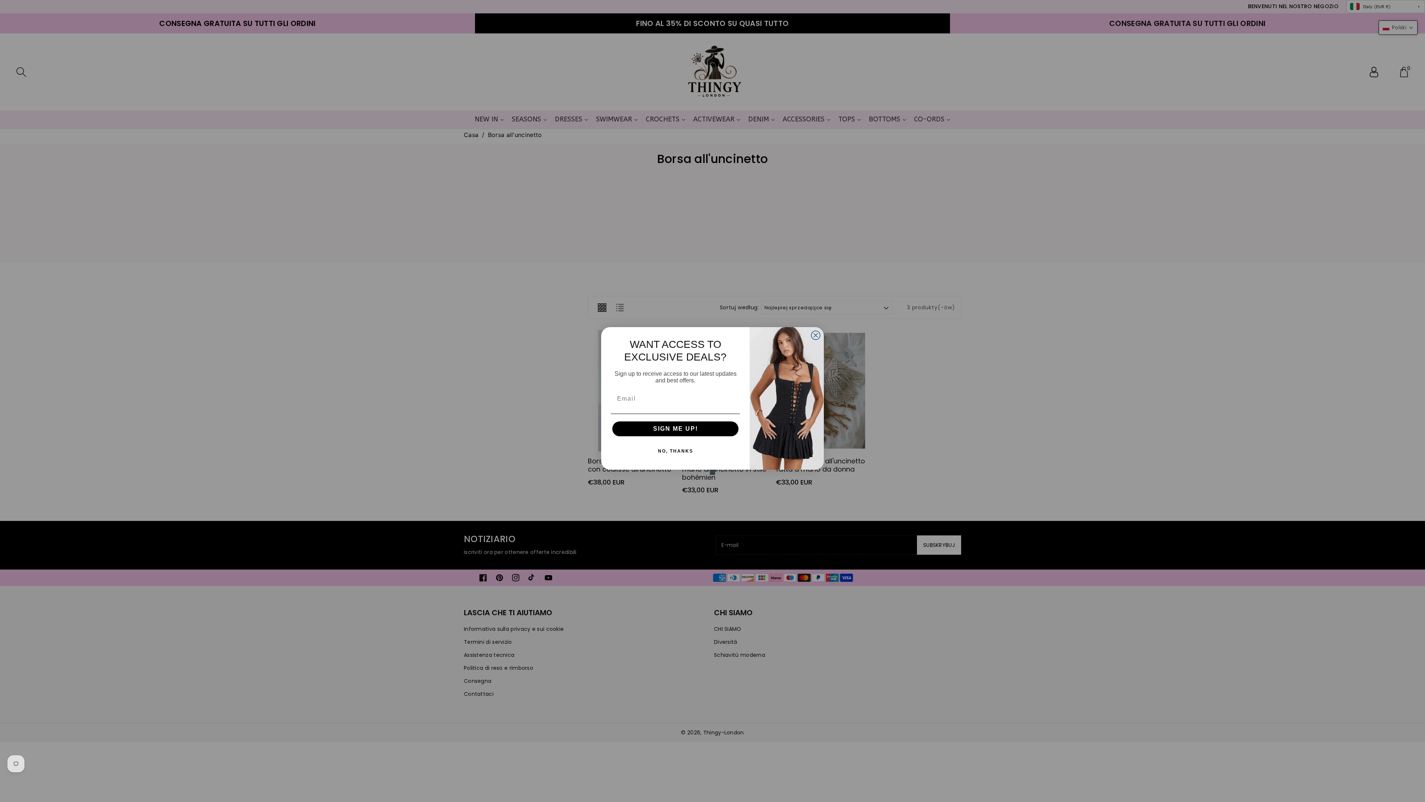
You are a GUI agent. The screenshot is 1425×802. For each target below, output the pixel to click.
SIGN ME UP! (675, 429)
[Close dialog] (815, 335)
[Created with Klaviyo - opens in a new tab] (712, 472)
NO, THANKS (675, 451)
